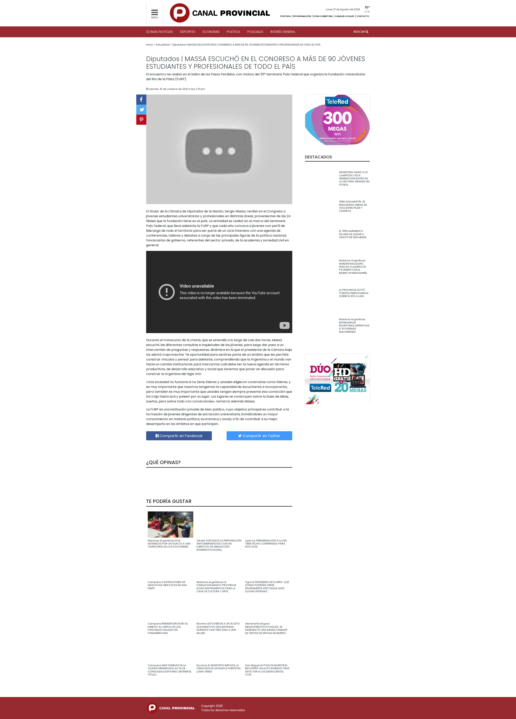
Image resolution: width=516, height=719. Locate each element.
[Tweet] (141, 110)
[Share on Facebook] (141, 100)
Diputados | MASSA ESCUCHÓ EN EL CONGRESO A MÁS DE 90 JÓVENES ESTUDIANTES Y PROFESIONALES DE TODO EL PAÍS (246, 44)
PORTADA (285, 16)
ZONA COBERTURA (323, 16)
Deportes (188, 31)
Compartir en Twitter (261, 435)
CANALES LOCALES (345, 16)
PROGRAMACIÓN (302, 16)
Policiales (255, 31)
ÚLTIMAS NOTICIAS (159, 31)
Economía (211, 31)
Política (233, 31)
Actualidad (163, 44)
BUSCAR (360, 32)
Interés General (282, 31)
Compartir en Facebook (181, 435)
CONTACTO (362, 16)
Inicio (150, 44)
